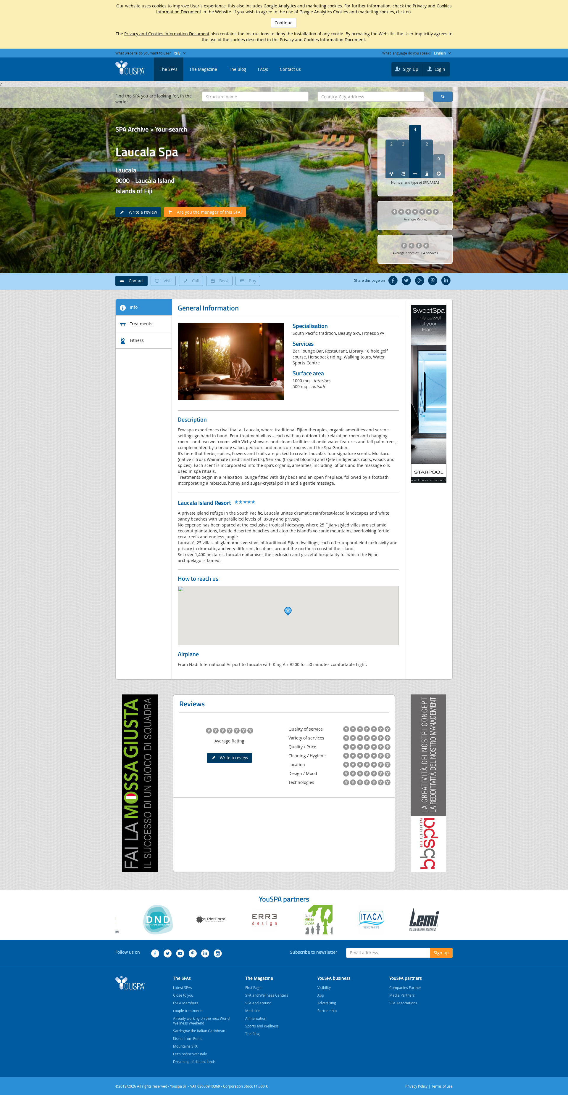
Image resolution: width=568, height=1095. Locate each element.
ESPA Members (185, 1002)
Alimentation (255, 1018)
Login (439, 69)
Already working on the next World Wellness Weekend (201, 1020)
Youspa (130, 983)
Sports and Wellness (262, 1026)
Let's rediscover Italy (190, 1053)
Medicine (252, 1010)
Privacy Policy (416, 1086)
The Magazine (203, 69)
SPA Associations (403, 1002)
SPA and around (258, 1002)
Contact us (290, 69)
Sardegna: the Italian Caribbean (199, 1030)
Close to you (183, 995)
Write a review (141, 212)
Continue (284, 22)
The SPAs (169, 69)
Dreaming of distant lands (194, 1061)
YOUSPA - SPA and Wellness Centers (130, 67)
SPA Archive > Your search (151, 129)
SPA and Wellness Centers (266, 995)
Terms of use (442, 1086)
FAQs (263, 69)
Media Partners (402, 995)
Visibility (324, 987)
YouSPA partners (405, 978)
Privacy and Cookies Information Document (166, 33)
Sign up (441, 952)
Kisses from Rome (188, 1038)
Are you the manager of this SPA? (207, 212)
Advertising (326, 1002)
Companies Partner (405, 987)
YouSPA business (334, 978)
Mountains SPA (185, 1046)
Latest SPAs (182, 987)
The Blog (237, 69)
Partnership (327, 1010)
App (320, 995)
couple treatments (188, 1010)
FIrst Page (253, 987)
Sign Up (410, 69)
